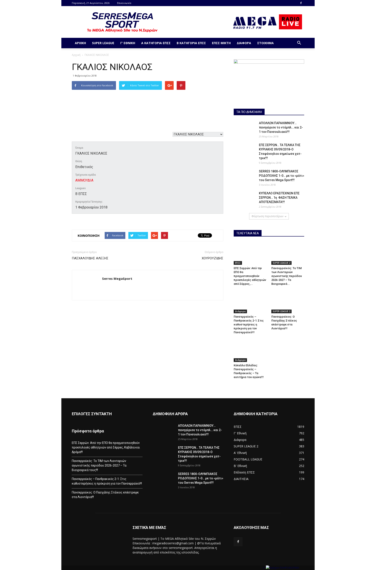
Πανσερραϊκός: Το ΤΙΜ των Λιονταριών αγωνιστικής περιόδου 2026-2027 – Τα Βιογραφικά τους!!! (99, 465)
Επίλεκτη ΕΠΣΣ (244, 472)
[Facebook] (301, 3)
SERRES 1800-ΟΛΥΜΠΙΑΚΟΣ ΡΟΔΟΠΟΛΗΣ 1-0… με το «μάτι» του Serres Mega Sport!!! (281, 176)
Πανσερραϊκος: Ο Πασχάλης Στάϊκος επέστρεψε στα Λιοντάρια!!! (105, 495)
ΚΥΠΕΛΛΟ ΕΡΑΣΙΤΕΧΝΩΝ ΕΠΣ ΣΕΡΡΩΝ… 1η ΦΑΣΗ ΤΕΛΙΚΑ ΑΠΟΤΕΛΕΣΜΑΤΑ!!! (279, 198)
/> (264, 568)
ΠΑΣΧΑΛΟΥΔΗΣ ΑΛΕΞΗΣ (90, 258)
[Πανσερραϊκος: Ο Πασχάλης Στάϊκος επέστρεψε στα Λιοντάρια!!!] (287, 302)
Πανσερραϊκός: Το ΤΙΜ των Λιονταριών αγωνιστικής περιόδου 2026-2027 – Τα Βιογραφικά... (286, 276)
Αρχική (80, 43)
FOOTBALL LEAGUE (248, 459)
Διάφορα (244, 43)
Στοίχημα (265, 43)
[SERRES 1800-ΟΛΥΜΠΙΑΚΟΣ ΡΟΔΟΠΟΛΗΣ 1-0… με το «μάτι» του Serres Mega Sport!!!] (244, 176)
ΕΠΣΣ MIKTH (221, 43)
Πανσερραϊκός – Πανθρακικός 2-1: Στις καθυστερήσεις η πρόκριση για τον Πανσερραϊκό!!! (249, 324)
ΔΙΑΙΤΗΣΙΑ (241, 479)
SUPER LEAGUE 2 (281, 262)
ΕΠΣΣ (238, 262)
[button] (299, 43)
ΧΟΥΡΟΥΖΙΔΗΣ (212, 258)
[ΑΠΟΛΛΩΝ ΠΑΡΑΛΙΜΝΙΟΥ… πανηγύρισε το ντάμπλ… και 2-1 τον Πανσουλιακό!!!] (244, 128)
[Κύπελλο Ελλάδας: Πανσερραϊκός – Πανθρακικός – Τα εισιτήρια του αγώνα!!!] (250, 350)
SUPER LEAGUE (103, 43)
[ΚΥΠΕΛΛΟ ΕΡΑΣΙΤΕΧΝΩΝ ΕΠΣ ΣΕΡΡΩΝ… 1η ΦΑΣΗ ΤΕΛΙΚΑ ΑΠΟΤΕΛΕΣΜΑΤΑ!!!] (244, 198)
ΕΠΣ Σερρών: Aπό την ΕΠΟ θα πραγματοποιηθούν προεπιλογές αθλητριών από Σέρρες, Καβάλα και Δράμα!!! (106, 447)
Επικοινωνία (124, 3)
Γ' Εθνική (240, 433)
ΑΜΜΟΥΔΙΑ (84, 180)
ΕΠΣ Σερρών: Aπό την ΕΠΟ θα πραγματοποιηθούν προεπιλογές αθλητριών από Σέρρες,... (250, 276)
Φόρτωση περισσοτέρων (267, 216)
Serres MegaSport (117, 278)
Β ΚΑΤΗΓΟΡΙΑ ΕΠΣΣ (191, 43)
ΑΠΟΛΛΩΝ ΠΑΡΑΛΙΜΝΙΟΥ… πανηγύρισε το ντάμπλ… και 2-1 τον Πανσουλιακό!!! (281, 127)
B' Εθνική (240, 466)
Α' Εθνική (240, 453)
